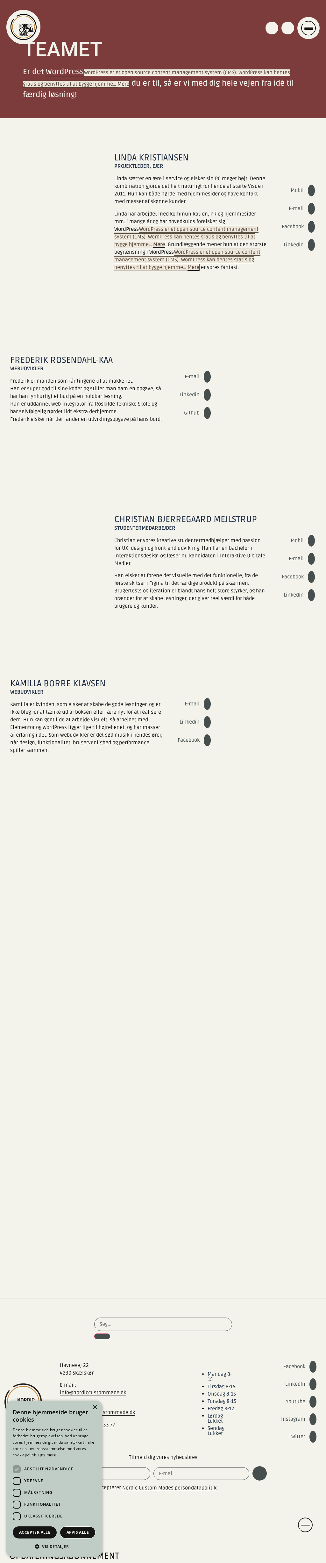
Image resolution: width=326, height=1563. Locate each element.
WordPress (65, 71)
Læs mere (47, 1455)
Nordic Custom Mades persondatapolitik (169, 1488)
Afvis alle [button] (78, 1532)
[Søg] (102, 1336)
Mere (123, 84)
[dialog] (54, 1479)
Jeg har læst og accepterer (138, 1488)
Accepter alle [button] (34, 1532)
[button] (54, 1546)
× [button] (94, 1407)
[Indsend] (259, 1473)
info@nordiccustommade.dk (93, 1393)
